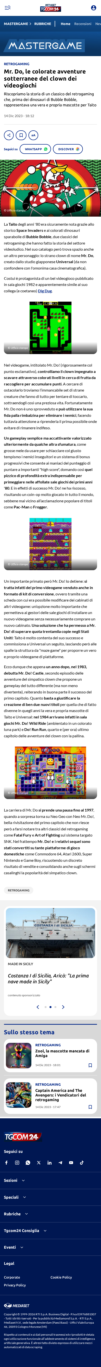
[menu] (7, 7)
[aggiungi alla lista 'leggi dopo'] (21, 135)
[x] (38, 1162)
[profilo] (93, 7)
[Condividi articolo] (9, 135)
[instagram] (17, 1162)
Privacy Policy (15, 1285)
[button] (50, 8)
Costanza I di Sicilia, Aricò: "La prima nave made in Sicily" (48, 978)
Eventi (10, 1247)
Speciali (11, 1197)
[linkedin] (49, 1162)
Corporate (12, 1277)
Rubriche (12, 1214)
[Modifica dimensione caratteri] (33, 135)
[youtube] (71, 1162)
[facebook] (6, 1162)
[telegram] (60, 1162)
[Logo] (50, 8)
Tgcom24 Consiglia (21, 1230)
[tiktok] (81, 1162)
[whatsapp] (27, 1162)
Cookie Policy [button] (61, 1277)
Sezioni (10, 1180)
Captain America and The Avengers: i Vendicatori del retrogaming (60, 1095)
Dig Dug (45, 290)
